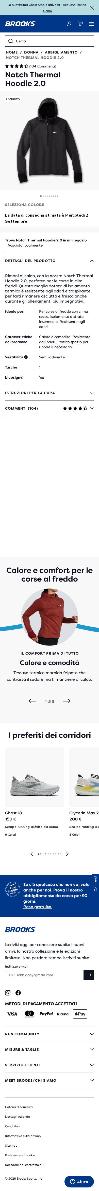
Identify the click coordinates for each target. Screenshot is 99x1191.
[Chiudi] (92, 8)
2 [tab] (40, 854)
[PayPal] (46, 1014)
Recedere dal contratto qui (24, 1165)
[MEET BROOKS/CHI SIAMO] (49, 1080)
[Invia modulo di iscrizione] (89, 975)
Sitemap (11, 1145)
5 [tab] (47, 854)
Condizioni (12, 1126)
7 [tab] (53, 854)
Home (12, 52)
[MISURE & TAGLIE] (49, 1049)
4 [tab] (45, 854)
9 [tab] (58, 854)
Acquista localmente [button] (25, 245)
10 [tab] (60, 854)
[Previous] (32, 701)
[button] (49, 140)
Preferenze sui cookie (20, 1155)
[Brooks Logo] (49, 930)
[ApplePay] (80, 1014)
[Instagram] (7, 992)
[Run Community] (49, 1034)
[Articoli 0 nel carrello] (80, 24)
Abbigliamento (61, 52)
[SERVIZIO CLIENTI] (49, 1065)
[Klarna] (63, 1014)
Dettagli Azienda (17, 1116)
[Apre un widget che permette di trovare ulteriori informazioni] (79, 1182)
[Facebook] (18, 992)
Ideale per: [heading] (14, 311)
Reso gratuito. (37, 906)
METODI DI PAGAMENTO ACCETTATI (41, 1003)
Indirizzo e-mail (16, 966)
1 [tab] (38, 854)
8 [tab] (55, 854)
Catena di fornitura (19, 1107)
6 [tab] (50, 854)
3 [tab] (42, 854)
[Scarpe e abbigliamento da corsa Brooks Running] (20, 23)
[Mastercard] (29, 1014)
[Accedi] (69, 23)
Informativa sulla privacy (23, 1136)
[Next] (67, 701)
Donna (81, 5)
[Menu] (91, 23)
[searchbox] (53, 41)
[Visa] (12, 1014)
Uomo (47, 11)
